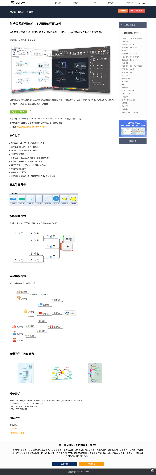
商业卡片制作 (126, 75)
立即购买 (91, 464)
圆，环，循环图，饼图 (128, 100)
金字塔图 (124, 103)
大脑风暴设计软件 (16, 433)
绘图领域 (130, 3)
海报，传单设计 (126, 94)
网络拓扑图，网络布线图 (129, 48)
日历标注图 (125, 109)
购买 (137, 10)
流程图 (75, 3)
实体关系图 (125, 97)
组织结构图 (125, 41)
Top (152, 470)
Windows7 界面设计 (128, 91)
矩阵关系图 (125, 106)
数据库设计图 (126, 78)
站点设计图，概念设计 (128, 69)
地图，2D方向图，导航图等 (130, 112)
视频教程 (30, 12)
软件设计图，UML (127, 72)
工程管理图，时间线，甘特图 (130, 57)
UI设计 (93, 3)
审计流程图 (125, 81)
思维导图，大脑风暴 (128, 45)
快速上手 (21, 12)
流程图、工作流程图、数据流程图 (132, 38)
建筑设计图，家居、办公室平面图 (132, 66)
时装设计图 (125, 63)
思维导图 (58, 3)
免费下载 (123, 10)
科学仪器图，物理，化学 (129, 54)
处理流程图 (125, 88)
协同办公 (111, 3)
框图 (123, 85)
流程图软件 (14, 428)
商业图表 (124, 51)
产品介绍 (12, 12)
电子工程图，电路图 (128, 60)
